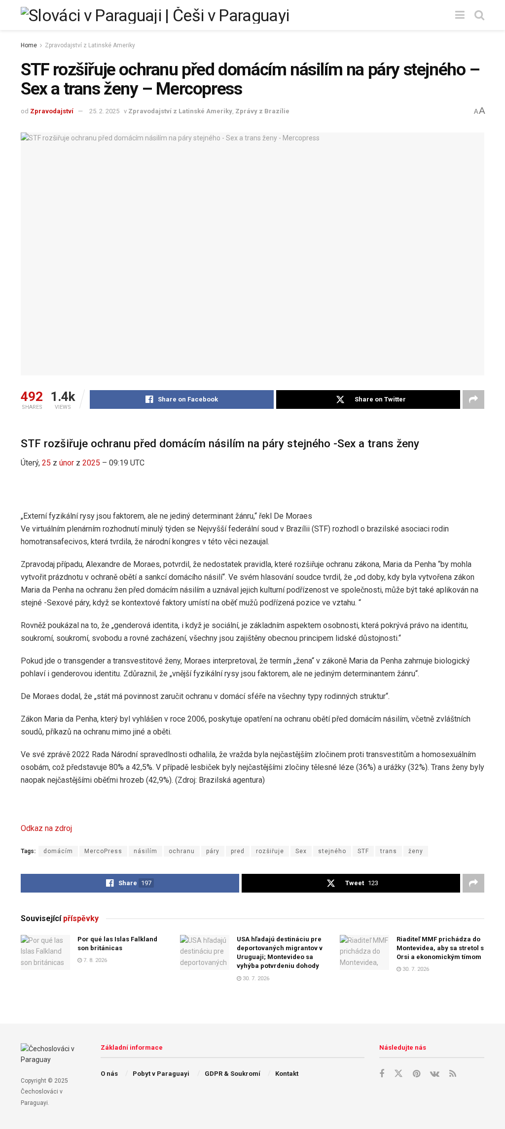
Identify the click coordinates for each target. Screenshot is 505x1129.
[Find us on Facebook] (381, 1074)
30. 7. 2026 (255, 978)
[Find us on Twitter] (398, 1074)
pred (238, 851)
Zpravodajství (51, 111)
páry (212, 851)
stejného (332, 851)
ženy (415, 851)
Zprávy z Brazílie (262, 111)
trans (388, 851)
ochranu (182, 851)
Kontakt (286, 1073)
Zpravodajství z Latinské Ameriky (90, 45)
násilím (145, 851)
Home (29, 45)
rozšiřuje (270, 851)
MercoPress (103, 851)
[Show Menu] (460, 15)
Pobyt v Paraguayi (161, 1073)
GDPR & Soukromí (232, 1073)
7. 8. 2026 (94, 960)
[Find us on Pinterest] (416, 1074)
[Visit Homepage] (155, 15)
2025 (91, 462)
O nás (109, 1073)
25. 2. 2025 (104, 111)
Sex (301, 851)
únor (66, 462)
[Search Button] (479, 15)
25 (46, 462)
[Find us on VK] (434, 1074)
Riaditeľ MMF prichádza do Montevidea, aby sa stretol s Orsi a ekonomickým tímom (440, 948)
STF (363, 851)
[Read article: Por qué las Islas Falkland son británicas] (45, 952)
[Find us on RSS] (452, 1074)
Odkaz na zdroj (46, 828)
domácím (58, 851)
